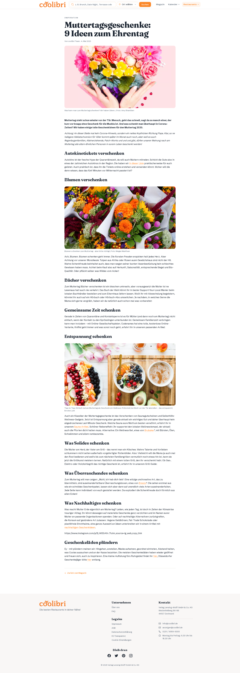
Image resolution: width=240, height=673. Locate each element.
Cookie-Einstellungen (121, 640)
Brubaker (149, 430)
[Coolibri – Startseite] (52, 4)
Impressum (117, 624)
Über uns (116, 607)
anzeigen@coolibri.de (172, 627)
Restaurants (190, 4)
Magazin (160, 4)
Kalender (172, 4)
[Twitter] (116, 655)
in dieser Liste (136, 163)
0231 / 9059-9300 (171, 631)
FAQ (113, 611)
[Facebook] (109, 655)
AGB (114, 628)
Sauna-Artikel (81, 426)
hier (155, 556)
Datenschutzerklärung (122, 632)
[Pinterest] (123, 655)
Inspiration (71, 18)
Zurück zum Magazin (76, 573)
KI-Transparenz (119, 636)
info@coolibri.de (170, 623)
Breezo (142, 483)
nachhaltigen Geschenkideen (79, 527)
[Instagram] (130, 655)
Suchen (145, 4)
